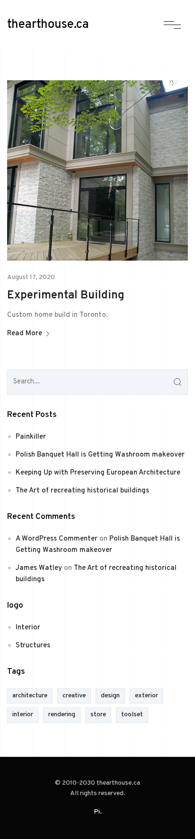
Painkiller (31, 436)
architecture (29, 696)
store (98, 715)
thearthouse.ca (48, 25)
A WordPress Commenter (57, 538)
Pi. (98, 812)
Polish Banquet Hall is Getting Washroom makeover (100, 454)
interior (22, 715)
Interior (28, 627)
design (110, 696)
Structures (33, 645)
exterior (146, 696)
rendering (61, 715)
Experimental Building (65, 295)
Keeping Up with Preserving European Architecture (98, 472)
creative (74, 696)
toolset (132, 715)
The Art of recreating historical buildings (82, 490)
